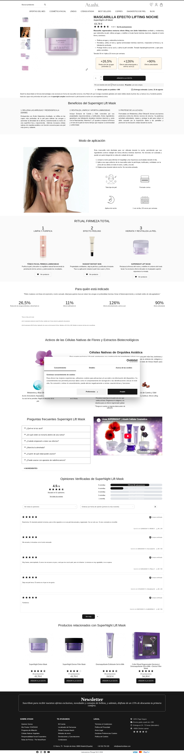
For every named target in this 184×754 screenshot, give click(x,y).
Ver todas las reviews (56, 496)
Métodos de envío (64, 733)
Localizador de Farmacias (67, 727)
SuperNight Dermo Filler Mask (74, 664)
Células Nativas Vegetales (30, 733)
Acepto (122, 392)
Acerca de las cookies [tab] (124, 368)
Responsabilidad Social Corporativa (33, 736)
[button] (57, 11)
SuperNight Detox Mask (38, 664)
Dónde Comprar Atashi (66, 730)
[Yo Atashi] (151, 4)
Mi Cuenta (61, 724)
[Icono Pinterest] (45, 752)
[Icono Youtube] (48, 752)
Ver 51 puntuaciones (124, 27)
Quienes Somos (27, 724)
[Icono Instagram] (41, 752)
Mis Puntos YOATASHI (29, 727)
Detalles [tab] (92, 368)
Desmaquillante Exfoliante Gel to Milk (110, 664)
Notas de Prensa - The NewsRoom (33, 740)
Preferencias (90, 392)
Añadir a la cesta (124, 78)
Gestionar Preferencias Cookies (106, 733)
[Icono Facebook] (37, 752)
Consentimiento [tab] (60, 368)
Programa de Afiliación (29, 730)
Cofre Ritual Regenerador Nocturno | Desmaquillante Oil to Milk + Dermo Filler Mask (145, 666)
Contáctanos (62, 740)
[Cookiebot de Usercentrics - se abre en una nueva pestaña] (128, 360)
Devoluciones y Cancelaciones (69, 736)
